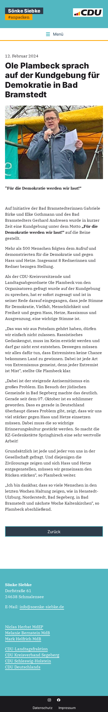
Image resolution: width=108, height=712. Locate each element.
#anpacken (18, 17)
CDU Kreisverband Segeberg (32, 654)
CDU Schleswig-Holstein (28, 660)
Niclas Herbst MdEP (24, 626)
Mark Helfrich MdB (23, 638)
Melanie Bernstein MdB (27, 632)
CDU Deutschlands (22, 666)
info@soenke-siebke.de (42, 606)
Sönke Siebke (24, 11)
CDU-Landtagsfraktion (26, 648)
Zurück (54, 531)
